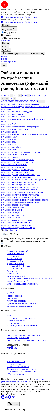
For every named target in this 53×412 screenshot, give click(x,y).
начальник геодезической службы (17, 159)
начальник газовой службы (14, 154)
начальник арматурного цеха (15, 129)
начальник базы (8, 142)
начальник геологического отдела (17, 162)
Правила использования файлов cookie (20, 22)
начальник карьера (10, 212)
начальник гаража (9, 157)
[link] (6, 50)
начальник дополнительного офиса (18, 177)
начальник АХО (9, 137)
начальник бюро (9, 149)
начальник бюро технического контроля (20, 152)
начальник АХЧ (9, 139)
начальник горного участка (14, 164)
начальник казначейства (12, 207)
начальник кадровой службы (15, 205)
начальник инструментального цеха (18, 197)
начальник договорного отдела (16, 172)
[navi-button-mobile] (4, 65)
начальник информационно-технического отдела (24, 200)
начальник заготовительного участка (19, 190)
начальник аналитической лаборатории (20, 127)
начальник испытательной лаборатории (20, 202)
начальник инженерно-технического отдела (22, 192)
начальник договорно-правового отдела (20, 174)
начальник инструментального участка (20, 195)
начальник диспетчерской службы (17, 169)
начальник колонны (10, 217)
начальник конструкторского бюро (18, 227)
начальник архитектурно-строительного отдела (24, 134)
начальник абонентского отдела (16, 111)
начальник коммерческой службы (17, 220)
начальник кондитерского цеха (16, 225)
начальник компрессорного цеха (16, 222)
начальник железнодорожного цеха (18, 184)
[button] (4, 56)
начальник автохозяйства (13, 116)
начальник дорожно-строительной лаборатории (24, 179)
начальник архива (9, 132)
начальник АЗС (8, 124)
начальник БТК (8, 144)
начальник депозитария (12, 167)
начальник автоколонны (12, 114)
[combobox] (13, 404)
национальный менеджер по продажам (20, 104)
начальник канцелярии (12, 210)
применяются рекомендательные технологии (24, 380)
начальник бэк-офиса (11, 147)
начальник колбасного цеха (14, 215)
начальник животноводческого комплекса (21, 187)
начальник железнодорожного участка (19, 182)
